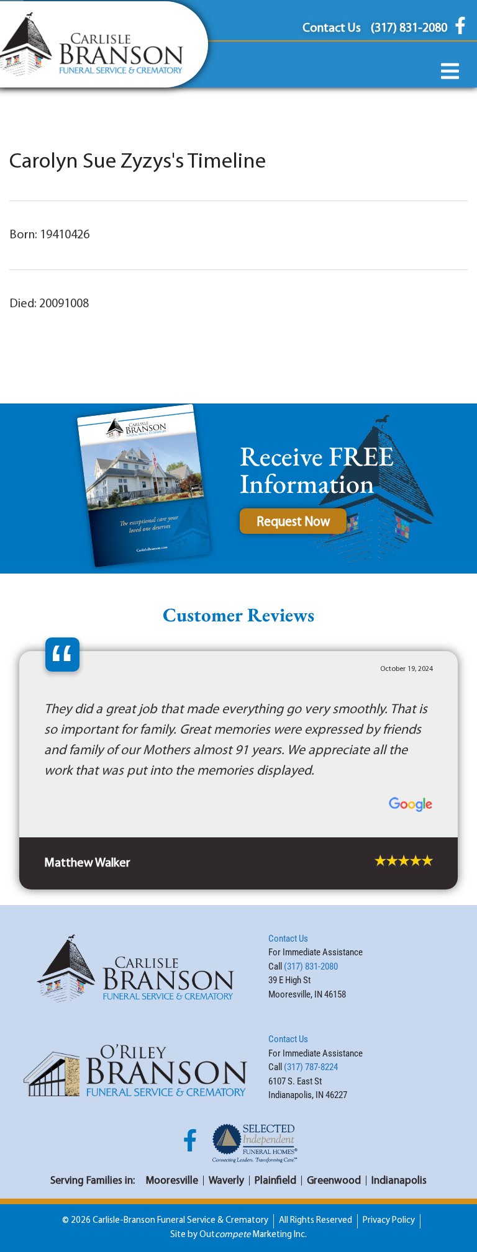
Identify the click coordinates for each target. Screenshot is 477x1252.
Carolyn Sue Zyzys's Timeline (137, 162)
